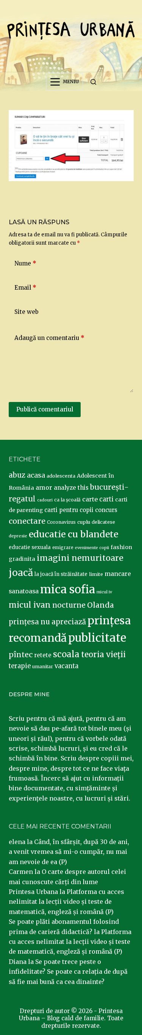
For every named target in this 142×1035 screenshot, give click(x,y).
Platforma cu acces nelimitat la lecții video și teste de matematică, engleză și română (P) (66, 902)
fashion (121, 547)
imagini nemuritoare (80, 558)
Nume (25, 263)
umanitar (42, 666)
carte (90, 499)
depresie (18, 535)
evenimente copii (92, 547)
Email (25, 287)
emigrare (62, 547)
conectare (27, 521)
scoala (66, 654)
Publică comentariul (44, 409)
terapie (20, 666)
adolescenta (61, 476)
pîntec (21, 654)
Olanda (100, 605)
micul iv (104, 592)
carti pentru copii (69, 510)
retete (42, 655)
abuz (17, 475)
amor (44, 487)
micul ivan (30, 605)
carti (106, 499)
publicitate (97, 638)
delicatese (103, 522)
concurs (106, 510)
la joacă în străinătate (60, 574)
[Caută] (93, 82)
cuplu (83, 522)
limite (96, 574)
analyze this (71, 487)
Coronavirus (61, 522)
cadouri (45, 500)
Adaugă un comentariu (49, 337)
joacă (21, 573)
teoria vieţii (103, 654)
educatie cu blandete (73, 534)
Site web (26, 311)
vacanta (66, 666)
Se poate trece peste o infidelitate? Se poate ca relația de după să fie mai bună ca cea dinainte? (68, 971)
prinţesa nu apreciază (47, 622)
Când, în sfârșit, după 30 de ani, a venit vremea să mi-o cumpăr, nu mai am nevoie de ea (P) (69, 852)
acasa (36, 475)
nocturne (69, 605)
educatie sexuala (30, 547)
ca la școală (67, 500)
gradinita (22, 559)
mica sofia (67, 589)
